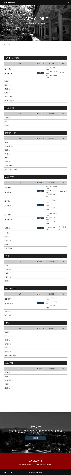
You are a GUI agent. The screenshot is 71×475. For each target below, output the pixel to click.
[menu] (68, 2)
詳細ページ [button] (10, 73)
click (40, 72)
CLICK (35, 438)
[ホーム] (4, 41)
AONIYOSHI (35, 461)
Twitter (5, 472)
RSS (11, 472)
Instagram (8, 472)
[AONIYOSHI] (15, 2)
